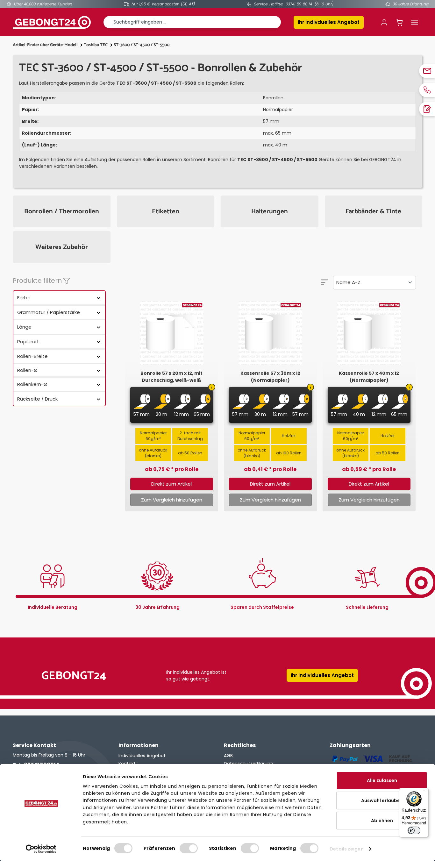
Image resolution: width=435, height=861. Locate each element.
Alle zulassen (382, 780)
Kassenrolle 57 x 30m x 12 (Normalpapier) (270, 376)
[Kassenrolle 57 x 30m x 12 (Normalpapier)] (270, 333)
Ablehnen (382, 820)
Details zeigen (346, 849)
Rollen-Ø (27, 370)
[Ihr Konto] (384, 22)
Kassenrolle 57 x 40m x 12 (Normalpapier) (369, 376)
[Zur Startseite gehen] (52, 22)
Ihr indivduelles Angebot (329, 22)
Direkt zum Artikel (171, 483)
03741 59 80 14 (299, 4)
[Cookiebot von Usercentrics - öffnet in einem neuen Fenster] (41, 848)
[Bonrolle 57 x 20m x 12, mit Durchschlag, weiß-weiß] (171, 333)
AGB (228, 755)
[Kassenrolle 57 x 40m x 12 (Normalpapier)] (369, 333)
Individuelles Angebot (142, 755)
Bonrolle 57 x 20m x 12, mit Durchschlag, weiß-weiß (171, 376)
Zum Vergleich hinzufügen (171, 499)
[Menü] (414, 22)
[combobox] (192, 22)
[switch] (189, 848)
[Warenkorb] (399, 22)
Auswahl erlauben (382, 800)
